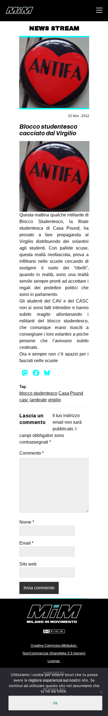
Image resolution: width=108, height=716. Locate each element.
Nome (26, 522)
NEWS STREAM (54, 28)
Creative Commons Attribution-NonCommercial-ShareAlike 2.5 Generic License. (54, 653)
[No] (101, 692)
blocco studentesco (38, 393)
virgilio (54, 399)
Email (26, 543)
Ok (55, 703)
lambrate (38, 399)
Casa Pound (70, 393)
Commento (31, 453)
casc (24, 399)
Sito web (28, 564)
